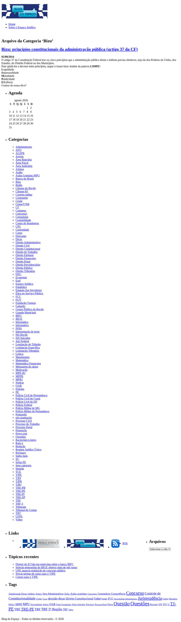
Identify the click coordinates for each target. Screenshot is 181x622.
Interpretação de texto (28, 331)
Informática (22, 322)
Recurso (154, 604)
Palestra (20, 388)
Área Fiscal (22, 162)
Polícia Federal (24, 404)
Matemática (22, 360)
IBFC (19, 315)
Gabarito (20, 306)
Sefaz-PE (21, 462)
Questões (21, 436)
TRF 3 (19, 503)
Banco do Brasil (25, 178)
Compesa (21, 210)
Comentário (92, 594)
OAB (19, 385)
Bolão (19, 185)
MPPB (19, 376)
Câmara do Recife (26, 188)
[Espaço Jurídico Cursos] (41, 547)
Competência (118, 593)
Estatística (21, 287)
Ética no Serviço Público (29, 293)
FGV (18, 299)
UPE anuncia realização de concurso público (40, 570)
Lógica (19, 353)
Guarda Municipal (26, 312)
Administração (24, 146)
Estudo (104, 599)
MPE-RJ (20, 373)
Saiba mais (22, 455)
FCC (18, 296)
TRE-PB (20, 487)
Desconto (21, 236)
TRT (18, 513)
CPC (18, 226)
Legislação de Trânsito (28, 344)
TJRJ (18, 484)
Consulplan (22, 216)
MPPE (18, 604)
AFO (18, 150)
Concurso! (21, 213)
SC (17, 459)
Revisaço (21, 452)
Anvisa (20, 156)
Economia (21, 277)
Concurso (135, 593)
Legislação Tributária (27, 350)
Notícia (20, 382)
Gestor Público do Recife (30, 309)
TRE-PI (20, 494)
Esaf (18, 280)
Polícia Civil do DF (26, 401)
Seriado (20, 468)
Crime (39, 599)
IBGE (19, 318)
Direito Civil (23, 245)
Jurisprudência (150, 598)
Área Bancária (24, 159)
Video (70, 610)
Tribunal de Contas (26, 510)
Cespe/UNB (22, 204)
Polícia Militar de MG (28, 408)
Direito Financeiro (26, 258)
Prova (110, 604)
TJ (169, 605)
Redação (20, 446)
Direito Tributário (25, 271)
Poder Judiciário (78, 605)
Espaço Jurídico (24, 283)
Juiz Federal (22, 341)
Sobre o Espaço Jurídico (22, 27)
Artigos (20, 169)
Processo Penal (24, 427)
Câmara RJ (22, 191)
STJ (165, 604)
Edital (97, 598)
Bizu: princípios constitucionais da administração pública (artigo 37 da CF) (69, 49)
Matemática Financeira (28, 363)
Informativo (22, 325)
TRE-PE (20, 490)
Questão (122, 603)
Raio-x (19, 443)
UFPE (19, 516)
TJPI (18, 478)
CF (17, 207)
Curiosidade (22, 229)
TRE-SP (20, 497)
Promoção (21, 430)
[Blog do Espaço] (85, 547)
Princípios (90, 605)
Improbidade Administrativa (125, 599)
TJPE (19, 475)
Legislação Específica (28, 347)
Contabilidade (23, 220)
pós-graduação (24, 417)
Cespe (19, 200)
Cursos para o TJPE (27, 576)
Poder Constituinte (63, 605)
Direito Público (24, 267)
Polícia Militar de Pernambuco (32, 411)
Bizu (18, 181)
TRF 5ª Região (51, 609)
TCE (18, 471)
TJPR (19, 481)
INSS (19, 328)
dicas (61, 598)
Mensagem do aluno (27, 366)
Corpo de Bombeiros (27, 223)
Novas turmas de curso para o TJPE (36, 573)
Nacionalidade (36, 605)
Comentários (104, 593)
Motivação (21, 369)
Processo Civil (24, 420)
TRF (18, 500)
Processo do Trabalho (28, 424)
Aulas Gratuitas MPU (28, 175)
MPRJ (19, 379)
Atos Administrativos (52, 593)
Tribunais (21, 506)
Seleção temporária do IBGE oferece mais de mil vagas (46, 567)
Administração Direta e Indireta (21, 594)
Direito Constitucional (28, 248)
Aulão (19, 172)
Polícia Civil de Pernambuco (31, 395)
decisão (53, 598)
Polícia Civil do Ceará (28, 398)
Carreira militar (24, 194)
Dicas (19, 239)
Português (21, 414)
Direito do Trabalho (26, 251)
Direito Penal (23, 261)
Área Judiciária (24, 165)
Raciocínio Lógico (26, 439)
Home (11, 24)
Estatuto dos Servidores (29, 290)
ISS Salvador (23, 337)
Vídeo (19, 519)
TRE (17, 609)
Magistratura (23, 357)
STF (160, 604)
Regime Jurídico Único (28, 449)
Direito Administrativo (28, 242)
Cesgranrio (22, 197)
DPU (18, 274)
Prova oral (21, 433)
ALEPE (20, 153)
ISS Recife (22, 334)
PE (17, 392)
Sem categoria (23, 465)
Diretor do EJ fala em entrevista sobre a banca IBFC (45, 564)
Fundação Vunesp (26, 302)
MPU (26, 604)
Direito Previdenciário (28, 264)
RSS (125, 543)
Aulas (67, 594)
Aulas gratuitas (78, 593)
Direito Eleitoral (24, 255)
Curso (19, 232)
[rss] (115, 547)
